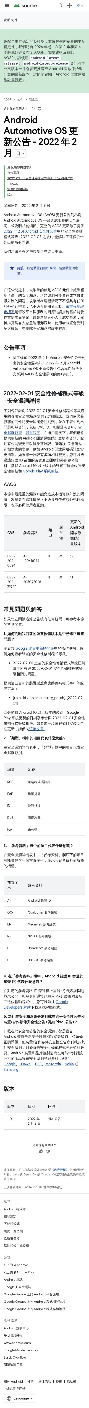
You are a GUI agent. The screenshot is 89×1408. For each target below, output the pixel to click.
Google (10, 1064)
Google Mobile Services (21, 1350)
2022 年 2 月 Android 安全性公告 (30, 231)
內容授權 (60, 1170)
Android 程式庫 (15, 1209)
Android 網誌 (13, 1280)
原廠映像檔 (12, 1238)
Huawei (25, 1064)
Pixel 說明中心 (14, 1335)
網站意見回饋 (16, 1389)
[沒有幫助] (39, 108)
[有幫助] (32, 108)
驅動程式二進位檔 (16, 1246)
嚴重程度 (33, 433)
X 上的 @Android (16, 1265)
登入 (80, 5)
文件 (20, 99)
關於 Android (13, 1381)
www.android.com (17, 1343)
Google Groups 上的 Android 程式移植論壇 (34, 1309)
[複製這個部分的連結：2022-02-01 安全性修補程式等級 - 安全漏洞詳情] (44, 401)
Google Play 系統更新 (40, 471)
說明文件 (11, 20)
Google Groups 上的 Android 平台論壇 (31, 1294)
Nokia (69, 1064)
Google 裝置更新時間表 (35, 648)
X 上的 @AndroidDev (19, 1272)
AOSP (7, 99)
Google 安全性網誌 (17, 1287)
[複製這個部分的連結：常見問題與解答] (46, 609)
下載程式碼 (12, 1224)
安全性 (33, 99)
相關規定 (10, 1216)
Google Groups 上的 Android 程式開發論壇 (34, 1301)
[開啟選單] (7, 5)
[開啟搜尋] (60, 5)
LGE (38, 1064)
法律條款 (44, 1381)
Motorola (53, 1064)
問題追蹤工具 (13, 1365)
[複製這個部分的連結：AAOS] (20, 485)
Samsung (11, 1069)
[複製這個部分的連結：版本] (19, 1089)
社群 (30, 1381)
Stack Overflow (15, 1357)
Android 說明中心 (16, 1328)
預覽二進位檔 (13, 1231)
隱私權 (71, 1381)
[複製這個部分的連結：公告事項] (30, 348)
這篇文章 (36, 729)
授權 (59, 1381)
